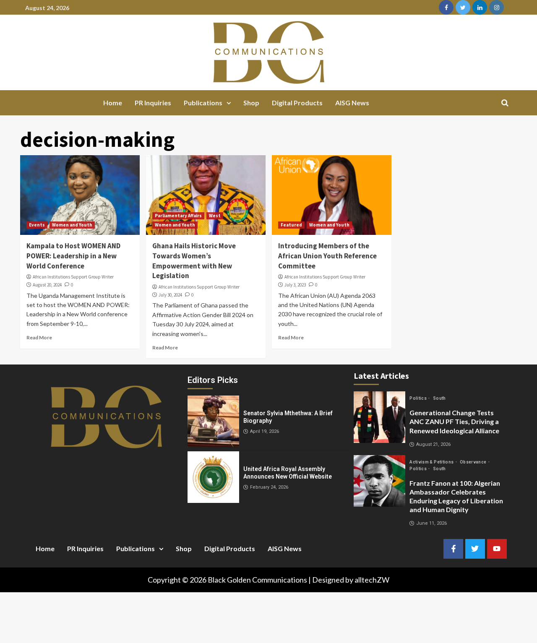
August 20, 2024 (47, 285)
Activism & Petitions (431, 462)
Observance (473, 462)
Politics (418, 398)
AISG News (352, 103)
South (439, 398)
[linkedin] (479, 7)
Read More (39, 337)
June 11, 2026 (431, 523)
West (215, 216)
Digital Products (297, 103)
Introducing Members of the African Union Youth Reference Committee (327, 256)
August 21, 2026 (433, 444)
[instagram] (496, 7)
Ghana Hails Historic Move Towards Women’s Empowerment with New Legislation (194, 260)
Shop (251, 103)
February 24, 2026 (269, 487)
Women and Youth (72, 225)
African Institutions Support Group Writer (73, 277)
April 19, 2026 (264, 431)
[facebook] (446, 7)
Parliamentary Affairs (178, 216)
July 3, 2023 (295, 285)
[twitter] (463, 7)
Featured (291, 225)
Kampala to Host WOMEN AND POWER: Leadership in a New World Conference (73, 256)
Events (37, 225)
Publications (203, 103)
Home (112, 103)
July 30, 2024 (170, 295)
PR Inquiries (153, 103)
